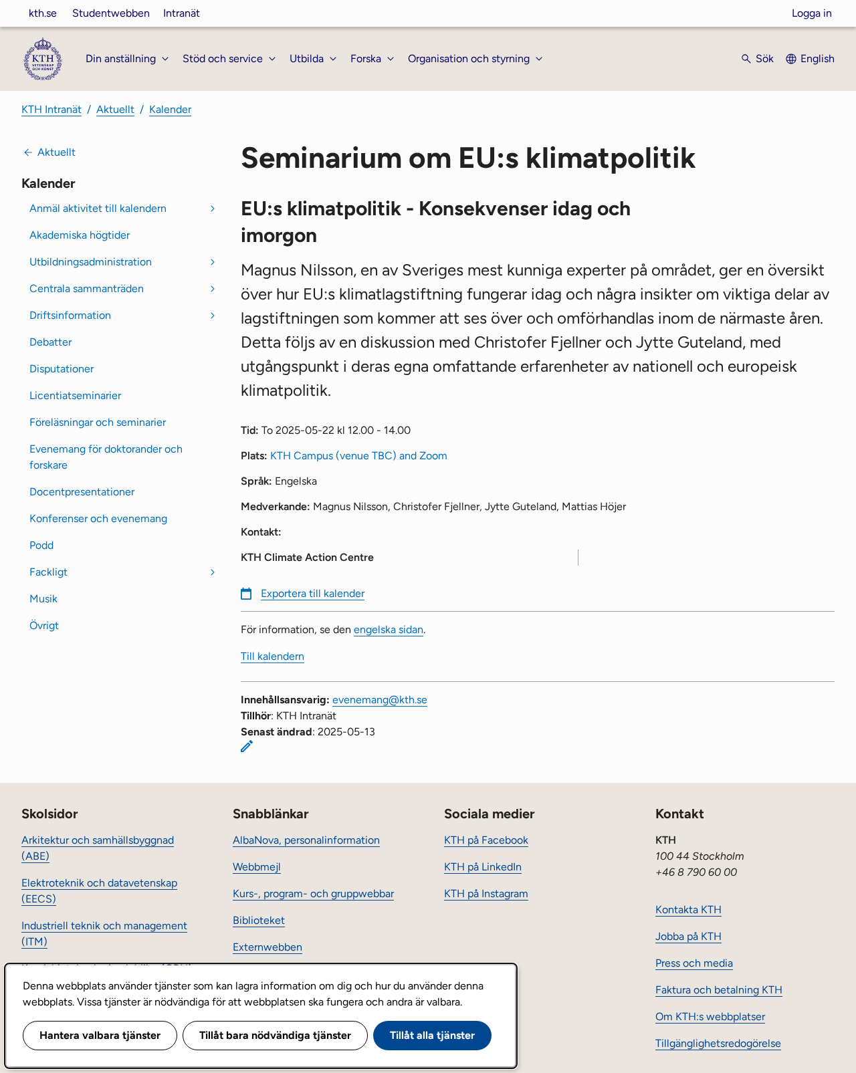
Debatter (50, 342)
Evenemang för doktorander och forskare (106, 457)
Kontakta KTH (688, 909)
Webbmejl (257, 866)
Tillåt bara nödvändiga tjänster (275, 1035)
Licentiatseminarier (75, 395)
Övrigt (44, 625)
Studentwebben (111, 13)
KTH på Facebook (486, 840)
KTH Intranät (51, 109)
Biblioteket (259, 920)
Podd (41, 545)
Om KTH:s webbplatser (710, 1016)
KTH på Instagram (486, 893)
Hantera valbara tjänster (99, 1035)
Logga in (812, 13)
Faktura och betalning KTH (718, 989)
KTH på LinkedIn (483, 866)
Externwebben (267, 947)
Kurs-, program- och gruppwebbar (313, 893)
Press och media (694, 963)
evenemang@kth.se (379, 699)
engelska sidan (388, 629)
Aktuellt (115, 109)
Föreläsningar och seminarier (97, 422)
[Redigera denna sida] (247, 746)
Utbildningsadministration (90, 261)
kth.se (43, 13)
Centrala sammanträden (86, 288)
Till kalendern (272, 656)
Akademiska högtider (79, 235)
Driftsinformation (70, 315)
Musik (43, 598)
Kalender (170, 109)
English (817, 58)
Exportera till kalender (312, 593)
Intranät (181, 13)
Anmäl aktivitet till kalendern (98, 208)
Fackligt (48, 572)
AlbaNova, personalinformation (306, 840)
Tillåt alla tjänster (432, 1035)
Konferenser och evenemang (98, 518)
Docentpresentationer (81, 491)
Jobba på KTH (688, 936)
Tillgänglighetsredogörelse (718, 1043)
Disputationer (61, 368)
